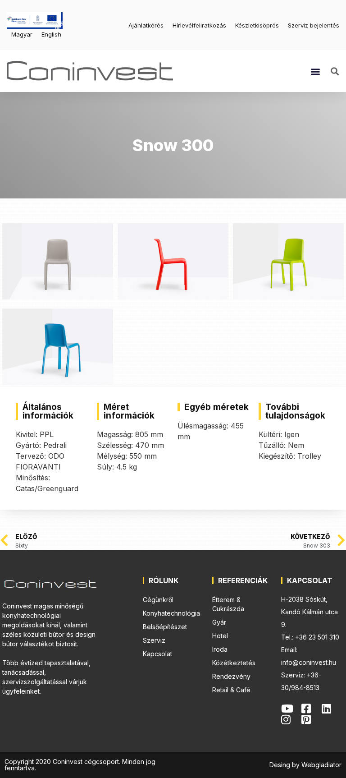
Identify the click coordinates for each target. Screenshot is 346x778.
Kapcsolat (157, 654)
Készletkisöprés (257, 25)
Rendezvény (231, 676)
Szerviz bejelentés (313, 25)
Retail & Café (231, 690)
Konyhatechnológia (171, 613)
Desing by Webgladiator (305, 765)
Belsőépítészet (165, 627)
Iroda (220, 649)
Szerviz (154, 640)
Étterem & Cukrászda (228, 604)
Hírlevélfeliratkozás (199, 25)
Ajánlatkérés (146, 25)
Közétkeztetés (233, 663)
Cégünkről (158, 599)
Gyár (219, 622)
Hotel (220, 636)
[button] (315, 71)
